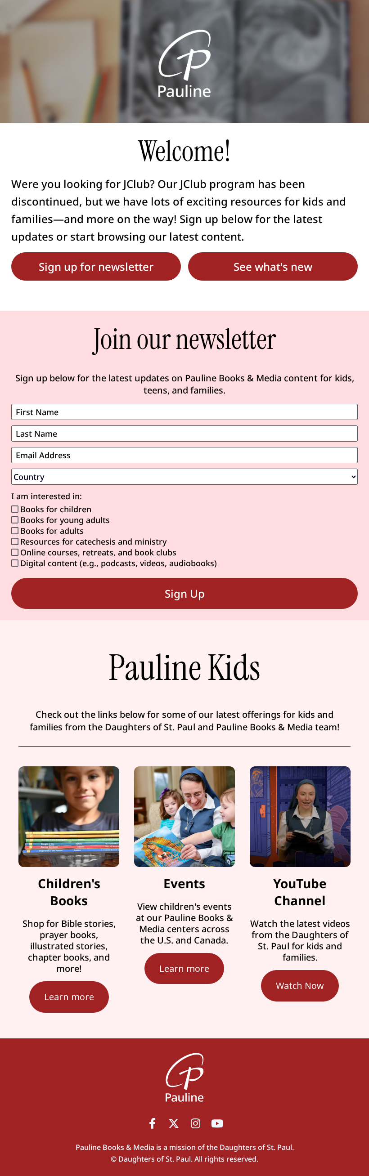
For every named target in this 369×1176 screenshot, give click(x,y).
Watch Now (300, 985)
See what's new (273, 266)
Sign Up (185, 593)
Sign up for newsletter (96, 266)
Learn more (69, 997)
